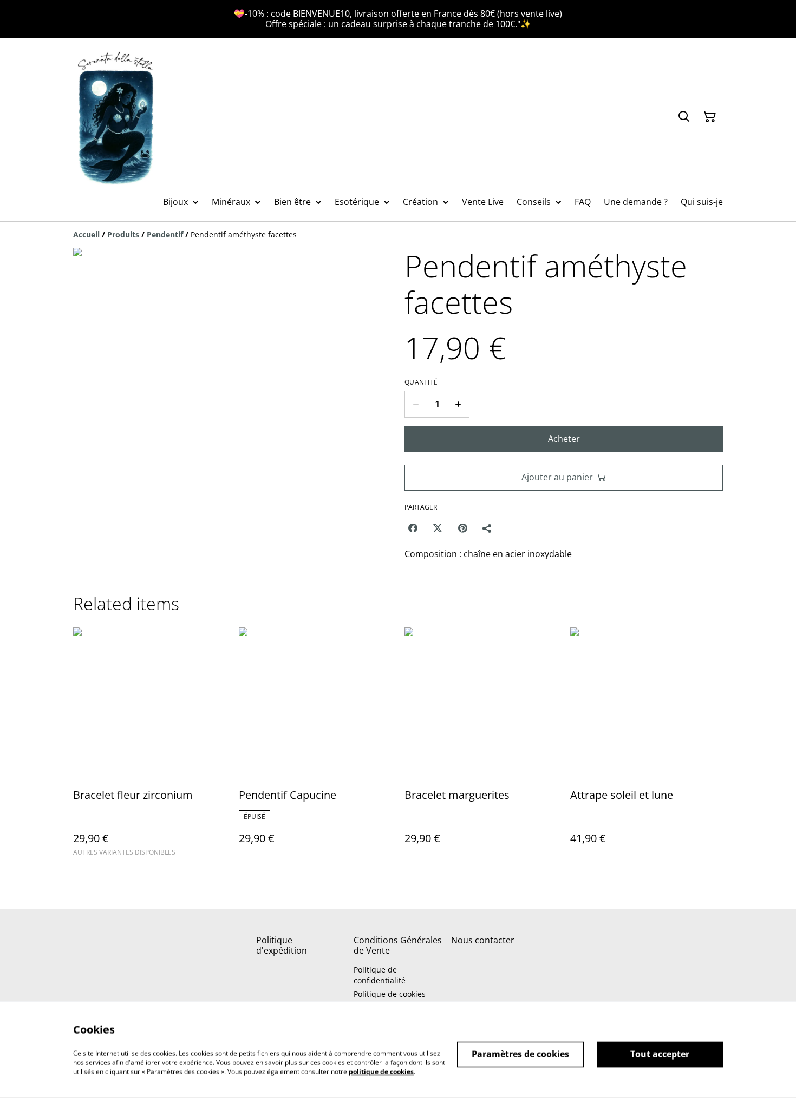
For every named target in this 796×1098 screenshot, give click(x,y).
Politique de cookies (390, 994)
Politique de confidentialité (380, 974)
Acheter (564, 439)
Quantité (421, 382)
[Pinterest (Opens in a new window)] (462, 528)
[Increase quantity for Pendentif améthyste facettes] (458, 404)
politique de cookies (381, 1071)
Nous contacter (482, 940)
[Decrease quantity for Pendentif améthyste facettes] (415, 404)
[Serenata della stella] (116, 117)
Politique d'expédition (281, 945)
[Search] (684, 117)
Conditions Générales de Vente (398, 945)
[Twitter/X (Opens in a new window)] (437, 528)
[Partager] (487, 528)
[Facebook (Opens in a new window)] (412, 528)
